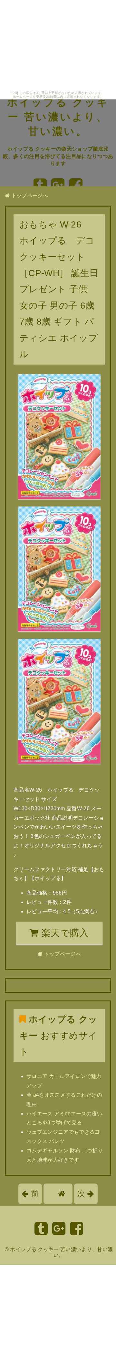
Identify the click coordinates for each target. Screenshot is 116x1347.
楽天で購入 (64, 933)
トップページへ (29, 195)
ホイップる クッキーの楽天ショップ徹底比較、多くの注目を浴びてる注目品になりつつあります (58, 156)
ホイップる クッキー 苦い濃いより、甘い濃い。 (58, 117)
